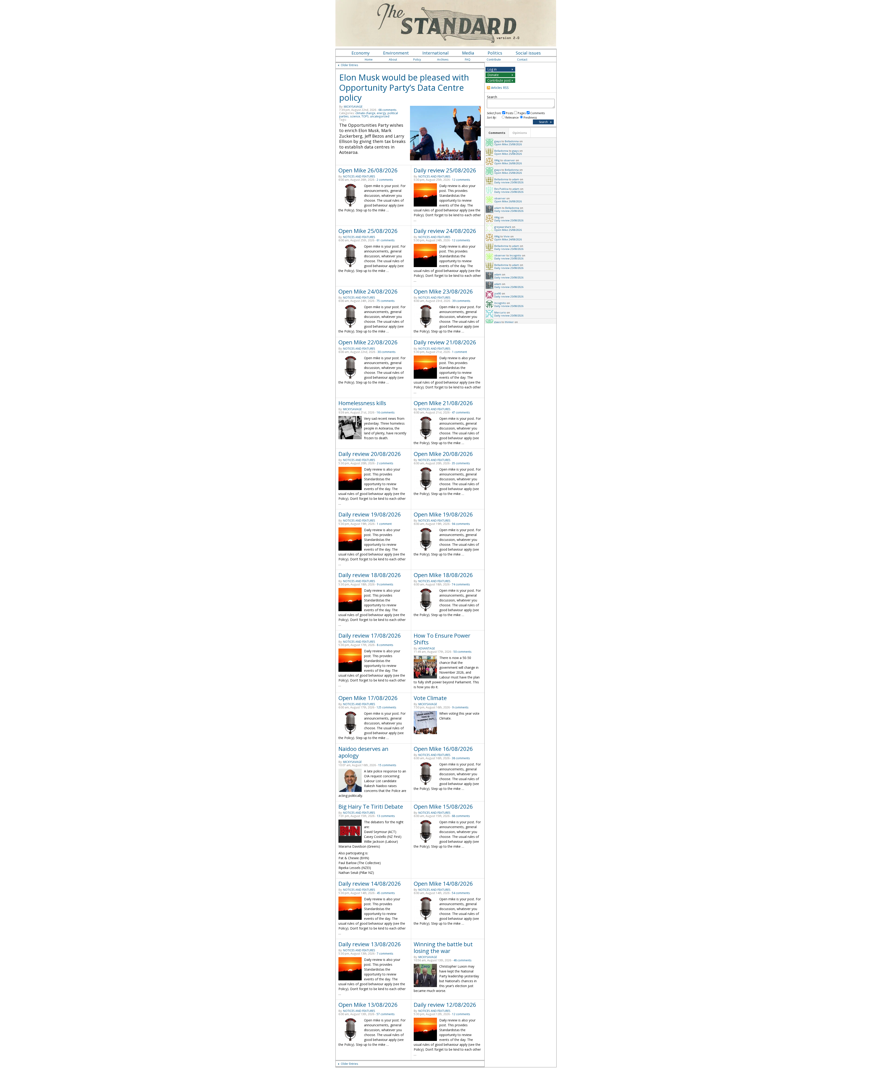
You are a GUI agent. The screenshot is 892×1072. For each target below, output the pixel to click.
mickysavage (353, 107)
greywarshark (502, 227)
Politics (495, 53)
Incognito (515, 255)
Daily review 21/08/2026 (445, 342)
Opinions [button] (519, 133)
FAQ (467, 59)
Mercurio (500, 312)
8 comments (385, 645)
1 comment (459, 352)
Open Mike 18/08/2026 (443, 575)
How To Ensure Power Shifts (442, 639)
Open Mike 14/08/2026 (443, 883)
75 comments (386, 301)
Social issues (528, 53)
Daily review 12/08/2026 (445, 1004)
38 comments (461, 758)
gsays (497, 141)
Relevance (512, 117)
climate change (365, 113)
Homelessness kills (362, 403)
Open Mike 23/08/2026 (443, 291)
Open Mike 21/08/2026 (443, 403)
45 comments (386, 893)
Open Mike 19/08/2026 (443, 514)
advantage (426, 648)
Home (369, 59)
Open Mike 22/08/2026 (368, 342)
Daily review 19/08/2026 (369, 514)
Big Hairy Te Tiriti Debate (370, 806)
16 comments (386, 412)
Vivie (507, 236)
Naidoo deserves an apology (363, 752)
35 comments (461, 463)
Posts (509, 113)
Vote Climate (430, 698)
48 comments (462, 960)
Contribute (494, 59)
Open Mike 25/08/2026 (368, 231)
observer (509, 160)
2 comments (385, 180)
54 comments (461, 893)
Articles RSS (500, 87)
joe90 (497, 293)
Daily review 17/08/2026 (369, 635)
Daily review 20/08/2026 (369, 454)
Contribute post (499, 80)
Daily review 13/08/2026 (369, 944)
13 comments (386, 816)
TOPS (365, 116)
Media (468, 53)
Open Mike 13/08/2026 (368, 1004)
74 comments (461, 584)
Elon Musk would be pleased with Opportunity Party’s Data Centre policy (404, 87)
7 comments (385, 954)
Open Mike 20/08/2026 (443, 454)
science (355, 116)
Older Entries (349, 65)
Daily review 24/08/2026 (445, 231)
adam (515, 179)
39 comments (461, 301)
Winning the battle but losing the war (443, 947)
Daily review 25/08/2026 (445, 170)
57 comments (386, 1014)
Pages (522, 113)
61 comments (386, 240)
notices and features (359, 176)
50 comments (462, 652)
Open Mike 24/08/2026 (368, 291)
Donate (493, 75)
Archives (443, 59)
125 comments (386, 707)
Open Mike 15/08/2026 (443, 806)
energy (381, 113)
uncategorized (379, 116)
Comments (537, 113)
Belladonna (512, 141)
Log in (492, 69)
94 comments (461, 524)
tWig (497, 160)
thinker (509, 322)
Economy (360, 53)
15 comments (387, 765)
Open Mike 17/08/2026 (368, 698)
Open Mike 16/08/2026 (443, 748)
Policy (417, 59)
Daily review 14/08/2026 (369, 883)
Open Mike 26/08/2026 (368, 170)
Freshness (530, 117)
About (393, 59)
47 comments (461, 412)
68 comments (387, 110)
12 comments (461, 180)
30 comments (386, 352)
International (435, 53)
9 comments (385, 584)
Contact (522, 59)
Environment (396, 53)
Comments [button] (497, 133)
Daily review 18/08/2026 (369, 575)
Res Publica (501, 189)
